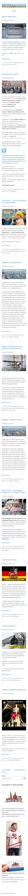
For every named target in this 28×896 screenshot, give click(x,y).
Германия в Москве (9, 560)
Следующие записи (20, 769)
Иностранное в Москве (17, 593)
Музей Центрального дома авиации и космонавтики (12, 347)
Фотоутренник (12, 191)
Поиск (3, 776)
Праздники (7, 253)
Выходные (18, 251)
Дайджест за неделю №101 (12, 420)
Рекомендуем (12, 410)
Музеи (23, 408)
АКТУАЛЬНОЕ (12, 251)
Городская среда (17, 680)
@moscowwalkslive (16, 145)
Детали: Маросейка (9, 17)
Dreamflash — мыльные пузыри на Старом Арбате (14, 202)
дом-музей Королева (12, 383)
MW (3, 64)
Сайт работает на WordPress (8, 893)
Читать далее (6, 59)
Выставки (18, 548)
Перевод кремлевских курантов (14, 690)
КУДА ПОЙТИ (18, 408)
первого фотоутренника (13, 42)
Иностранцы (16, 616)
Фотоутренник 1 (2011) (10, 74)
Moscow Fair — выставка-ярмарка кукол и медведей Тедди (13, 491)
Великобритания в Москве (14, 597)
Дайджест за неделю (14, 336)
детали (14, 110)
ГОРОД (11, 64)
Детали (14, 64)
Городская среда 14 (9, 626)
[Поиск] (24, 778)
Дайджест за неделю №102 (12, 262)
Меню (14, 10)
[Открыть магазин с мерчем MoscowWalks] (14, 838)
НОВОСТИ (6, 550)
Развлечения (5, 410)
